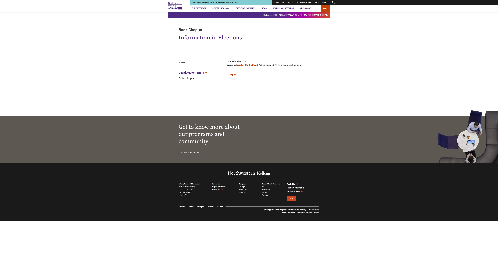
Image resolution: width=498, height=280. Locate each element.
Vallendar (265, 195)
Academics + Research (283, 8)
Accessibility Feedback (304, 212)
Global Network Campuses (271, 184)
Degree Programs (221, 8)
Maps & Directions (218, 187)
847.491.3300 (183, 195)
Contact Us (216, 184)
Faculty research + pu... (297, 15)
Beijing (264, 187)
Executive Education (245, 8)
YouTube (220, 207)
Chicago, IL (243, 187)
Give (291, 198)
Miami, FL (242, 192)
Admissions (305, 8)
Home (265, 15)
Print (233, 75)
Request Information (295, 188)
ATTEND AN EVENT (190, 152)
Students (325, 2)
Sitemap (316, 212)
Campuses (242, 184)
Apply (325, 8)
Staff (283, 2)
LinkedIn (182, 207)
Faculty (276, 2)
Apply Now (291, 184)
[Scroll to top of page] (323, 266)
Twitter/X (210, 207)
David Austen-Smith (191, 72)
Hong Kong (266, 189)
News (264, 8)
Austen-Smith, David (247, 65)
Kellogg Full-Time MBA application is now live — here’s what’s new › (215, 2)
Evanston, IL (243, 189)
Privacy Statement (288, 212)
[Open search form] (333, 2)
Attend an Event (293, 191)
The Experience (199, 8)
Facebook (191, 207)
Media (317, 2)
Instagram (200, 207)
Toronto (264, 192)
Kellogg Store (216, 189)
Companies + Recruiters (304, 2)
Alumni (290, 2)
